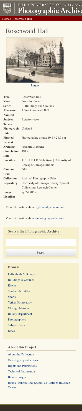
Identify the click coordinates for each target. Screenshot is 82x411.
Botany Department (20, 314)
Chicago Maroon (18, 308)
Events (12, 285)
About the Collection (21, 354)
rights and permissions (49, 207)
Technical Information (21, 371)
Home (6, 19)
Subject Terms (16, 325)
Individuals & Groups (21, 274)
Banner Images (17, 377)
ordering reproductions (50, 218)
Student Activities (19, 291)
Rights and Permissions (22, 366)
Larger (35, 85)
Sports (12, 297)
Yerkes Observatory (20, 302)
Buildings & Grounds (21, 280)
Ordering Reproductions (23, 360)
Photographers (17, 319)
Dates (11, 331)
